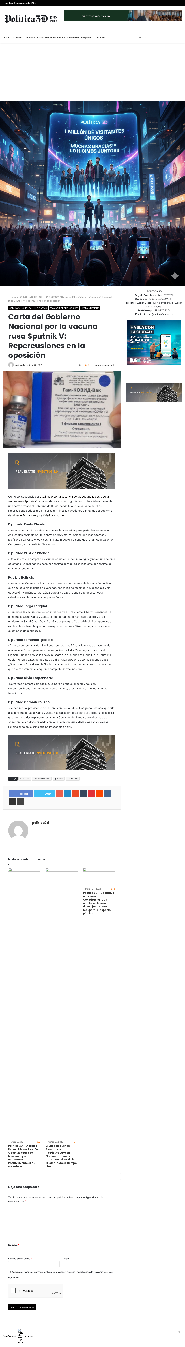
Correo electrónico (20, 1258)
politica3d (20, 365)
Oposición (58, 778)
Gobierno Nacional (41, 778)
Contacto (99, 37)
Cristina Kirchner (54, 515)
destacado (25, 778)
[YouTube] (168, 3)
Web (66, 1258)
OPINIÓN (30, 37)
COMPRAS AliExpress (79, 37)
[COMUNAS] (31, 19)
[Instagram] (163, 3)
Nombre (13, 1244)
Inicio (7, 37)
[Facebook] (179, 3)
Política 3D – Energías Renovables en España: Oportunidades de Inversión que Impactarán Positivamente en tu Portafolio (23, 1156)
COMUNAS (56, 296)
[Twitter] (174, 3)
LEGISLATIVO (40, 308)
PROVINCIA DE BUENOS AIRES (64, 308)
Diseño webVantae (18, 1336)
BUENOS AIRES (27, 296)
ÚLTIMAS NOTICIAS (90, 308)
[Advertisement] (92, 72)
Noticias (17, 37)
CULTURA (43, 296)
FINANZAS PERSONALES (51, 37)
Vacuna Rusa (72, 778)
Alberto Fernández (24, 515)
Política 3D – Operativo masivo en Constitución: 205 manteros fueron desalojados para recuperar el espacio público (98, 903)
